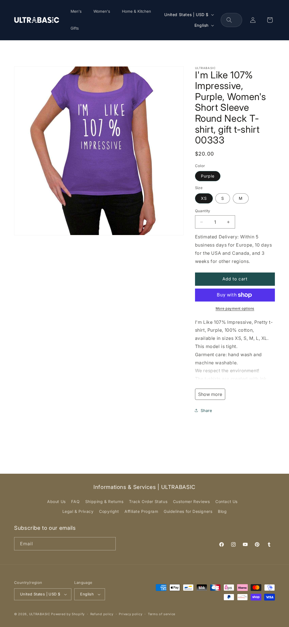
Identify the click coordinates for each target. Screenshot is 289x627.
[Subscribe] (109, 543)
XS (204, 198)
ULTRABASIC (39, 614)
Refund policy (101, 614)
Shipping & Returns (104, 501)
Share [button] (206, 410)
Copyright (109, 511)
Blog (222, 511)
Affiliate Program (141, 511)
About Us (56, 501)
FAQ (75, 501)
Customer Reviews (191, 501)
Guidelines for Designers (188, 511)
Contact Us (226, 501)
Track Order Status (148, 501)
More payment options (235, 308)
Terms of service (161, 614)
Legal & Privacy (78, 511)
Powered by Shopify (68, 614)
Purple (207, 176)
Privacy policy (130, 614)
